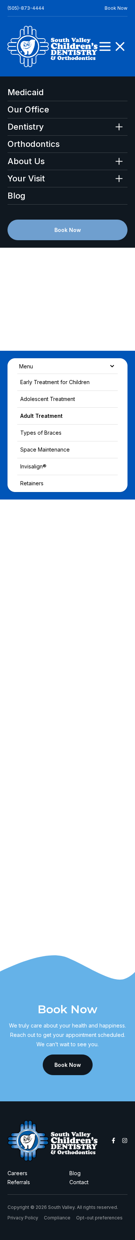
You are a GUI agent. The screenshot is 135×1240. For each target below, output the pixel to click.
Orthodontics (34, 144)
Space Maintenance (45, 449)
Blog (17, 195)
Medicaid (26, 92)
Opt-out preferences (99, 1218)
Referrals (19, 1182)
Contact (78, 1182)
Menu (26, 366)
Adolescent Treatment (47, 399)
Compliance (57, 1218)
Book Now (116, 8)
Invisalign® (33, 466)
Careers (17, 1173)
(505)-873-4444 (26, 8)
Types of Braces (41, 432)
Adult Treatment (41, 416)
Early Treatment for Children (55, 382)
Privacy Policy (23, 1218)
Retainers (32, 483)
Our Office (28, 109)
